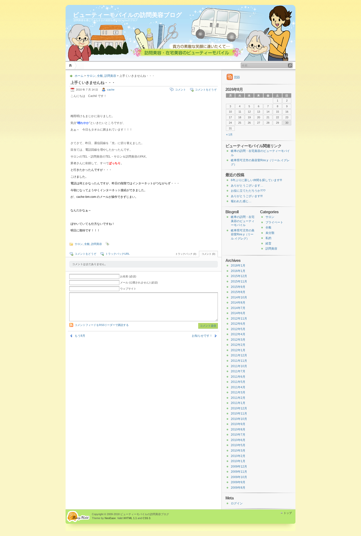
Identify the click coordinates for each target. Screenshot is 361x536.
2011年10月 (239, 366)
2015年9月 (238, 287)
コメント (180, 89)
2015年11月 (239, 281)
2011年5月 (238, 382)
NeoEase (110, 518)
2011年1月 (238, 403)
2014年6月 (238, 313)
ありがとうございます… (247, 185)
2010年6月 (238, 440)
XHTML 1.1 (130, 518)
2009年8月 (238, 487)
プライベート (274, 222)
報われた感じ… (241, 201)
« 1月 (229, 134)
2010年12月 (239, 408)
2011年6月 (238, 376)
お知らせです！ (202, 335)
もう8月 (80, 335)
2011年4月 (238, 387)
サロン (91, 76)
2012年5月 (238, 329)
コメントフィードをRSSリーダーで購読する (102, 324)
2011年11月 (239, 360)
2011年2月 (238, 398)
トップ (288, 512)
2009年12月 (239, 466)
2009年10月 (239, 477)
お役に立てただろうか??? (248, 190)
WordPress (78, 516)
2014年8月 (238, 302)
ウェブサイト (128, 288)
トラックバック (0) (185, 254)
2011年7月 (238, 371)
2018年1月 (238, 265)
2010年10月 (239, 419)
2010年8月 (238, 429)
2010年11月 (239, 413)
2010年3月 (238, 450)
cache (110, 89)
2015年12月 (239, 276)
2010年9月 (238, 424)
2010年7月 (238, 434)
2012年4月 (238, 334)
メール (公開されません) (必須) (139, 282)
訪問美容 (110, 76)
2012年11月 (239, 318)
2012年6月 (238, 323)
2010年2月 (238, 456)
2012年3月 (238, 339)
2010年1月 (238, 461)
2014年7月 (238, 308)
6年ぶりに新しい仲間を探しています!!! (256, 180)
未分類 (269, 233)
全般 (100, 76)
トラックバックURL (117, 253)
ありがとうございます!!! (247, 196)
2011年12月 (239, 355)
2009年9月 (238, 482)
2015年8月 (238, 292)
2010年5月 (238, 445)
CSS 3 (146, 518)
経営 (268, 243)
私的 (268, 238)
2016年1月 (238, 271)
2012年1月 (238, 350)
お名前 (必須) (128, 276)
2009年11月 (239, 471)
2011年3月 (238, 392)
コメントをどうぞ (206, 89)
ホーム (71, 65)
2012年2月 (238, 345)
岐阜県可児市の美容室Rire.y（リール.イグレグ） (242, 234)
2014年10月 (239, 297)
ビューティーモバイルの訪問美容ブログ (127, 15)
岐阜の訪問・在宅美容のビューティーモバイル (242, 221)
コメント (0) (208, 254)
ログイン (237, 503)
